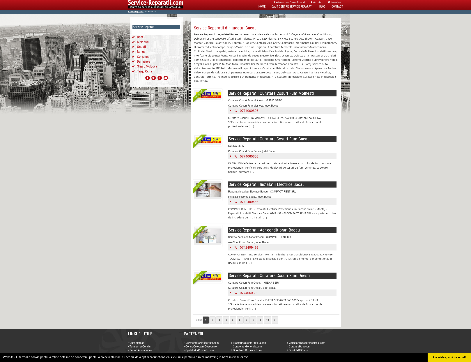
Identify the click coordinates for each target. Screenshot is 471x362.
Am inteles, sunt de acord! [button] (449, 357)
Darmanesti (144, 61)
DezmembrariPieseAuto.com (202, 343)
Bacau (141, 37)
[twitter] (153, 78)
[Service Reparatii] (155, 5)
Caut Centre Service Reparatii (292, 6)
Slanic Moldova (147, 66)
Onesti (141, 47)
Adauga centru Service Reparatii (290, 2)
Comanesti (144, 57)
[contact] (166, 78)
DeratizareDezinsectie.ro (247, 350)
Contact (337, 6)
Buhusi (141, 52)
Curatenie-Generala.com (247, 346)
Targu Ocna (144, 71)
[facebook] (147, 78)
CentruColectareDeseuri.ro (201, 346)
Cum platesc (136, 343)
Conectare (318, 2)
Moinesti (143, 42)
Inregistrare (336, 2)
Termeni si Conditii (140, 346)
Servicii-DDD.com (298, 350)
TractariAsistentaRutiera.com (249, 343)
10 (267, 320)
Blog (322, 6)
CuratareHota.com (299, 346)
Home (261, 6)
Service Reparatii (135, 11)
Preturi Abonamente (141, 350)
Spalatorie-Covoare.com (199, 350)
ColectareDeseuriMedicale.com (306, 343)
